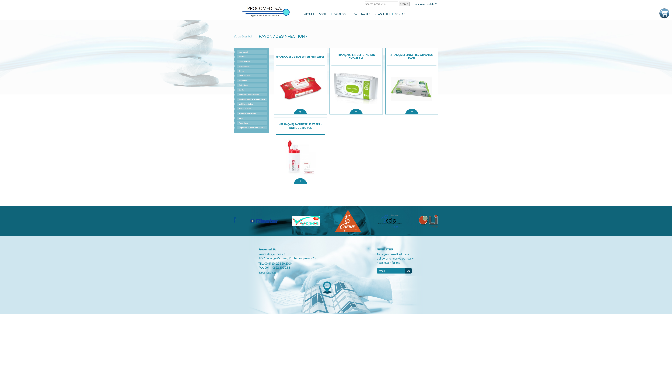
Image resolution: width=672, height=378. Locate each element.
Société (324, 14)
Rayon (265, 37)
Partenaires (362, 14)
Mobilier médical (246, 104)
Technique (243, 123)
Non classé (243, 52)
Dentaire (242, 56)
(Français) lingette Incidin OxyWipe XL (356, 56)
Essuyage (243, 80)
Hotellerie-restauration (249, 94)
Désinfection (290, 37)
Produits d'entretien (248, 113)
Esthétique (243, 85)
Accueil (309, 14)
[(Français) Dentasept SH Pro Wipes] (300, 89)
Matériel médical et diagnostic (252, 99)
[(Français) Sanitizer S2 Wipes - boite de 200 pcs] (300, 159)
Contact (401, 14)
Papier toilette (245, 108)
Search (404, 4)
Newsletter (382, 14)
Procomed (266, 11)
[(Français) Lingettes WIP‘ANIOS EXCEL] (412, 89)
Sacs (241, 118)
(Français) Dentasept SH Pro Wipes (300, 56)
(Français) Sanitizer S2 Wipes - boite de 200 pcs (300, 126)
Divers (241, 71)
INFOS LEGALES (267, 272)
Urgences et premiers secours (252, 127)
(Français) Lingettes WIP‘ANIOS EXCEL (411, 56)
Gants (241, 90)
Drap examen (245, 75)
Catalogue (341, 14)
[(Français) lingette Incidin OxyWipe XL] (356, 89)
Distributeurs (244, 66)
